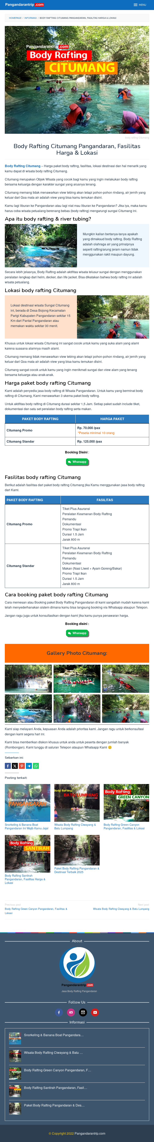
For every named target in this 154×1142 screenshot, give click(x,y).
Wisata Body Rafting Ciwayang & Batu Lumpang (75, 826)
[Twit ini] (15, 766)
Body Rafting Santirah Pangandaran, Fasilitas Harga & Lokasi (25, 879)
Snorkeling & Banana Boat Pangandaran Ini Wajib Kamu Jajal (26, 826)
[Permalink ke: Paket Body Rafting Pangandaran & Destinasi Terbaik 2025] (77, 850)
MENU (142, 5)
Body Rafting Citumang (23, 166)
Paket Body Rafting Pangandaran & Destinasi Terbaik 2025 (76, 870)
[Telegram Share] (29, 766)
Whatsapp (79, 462)
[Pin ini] (22, 766)
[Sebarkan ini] (8, 766)
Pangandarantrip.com (90, 1133)
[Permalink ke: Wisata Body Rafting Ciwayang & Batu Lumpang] (77, 803)
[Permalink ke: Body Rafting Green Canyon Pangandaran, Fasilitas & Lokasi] (126, 803)
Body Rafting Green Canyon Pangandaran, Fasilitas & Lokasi (124, 826)
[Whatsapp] (36, 766)
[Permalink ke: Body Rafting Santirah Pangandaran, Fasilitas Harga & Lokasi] (27, 854)
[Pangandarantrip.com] (25, 4)
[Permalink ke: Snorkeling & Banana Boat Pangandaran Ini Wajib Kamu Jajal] (27, 803)
